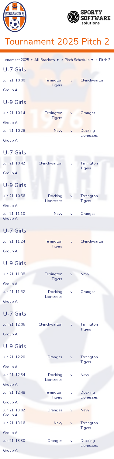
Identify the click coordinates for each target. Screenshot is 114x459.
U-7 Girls (14, 69)
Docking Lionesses (89, 133)
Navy (58, 130)
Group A (10, 90)
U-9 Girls (14, 102)
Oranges (88, 112)
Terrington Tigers (53, 83)
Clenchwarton (92, 80)
